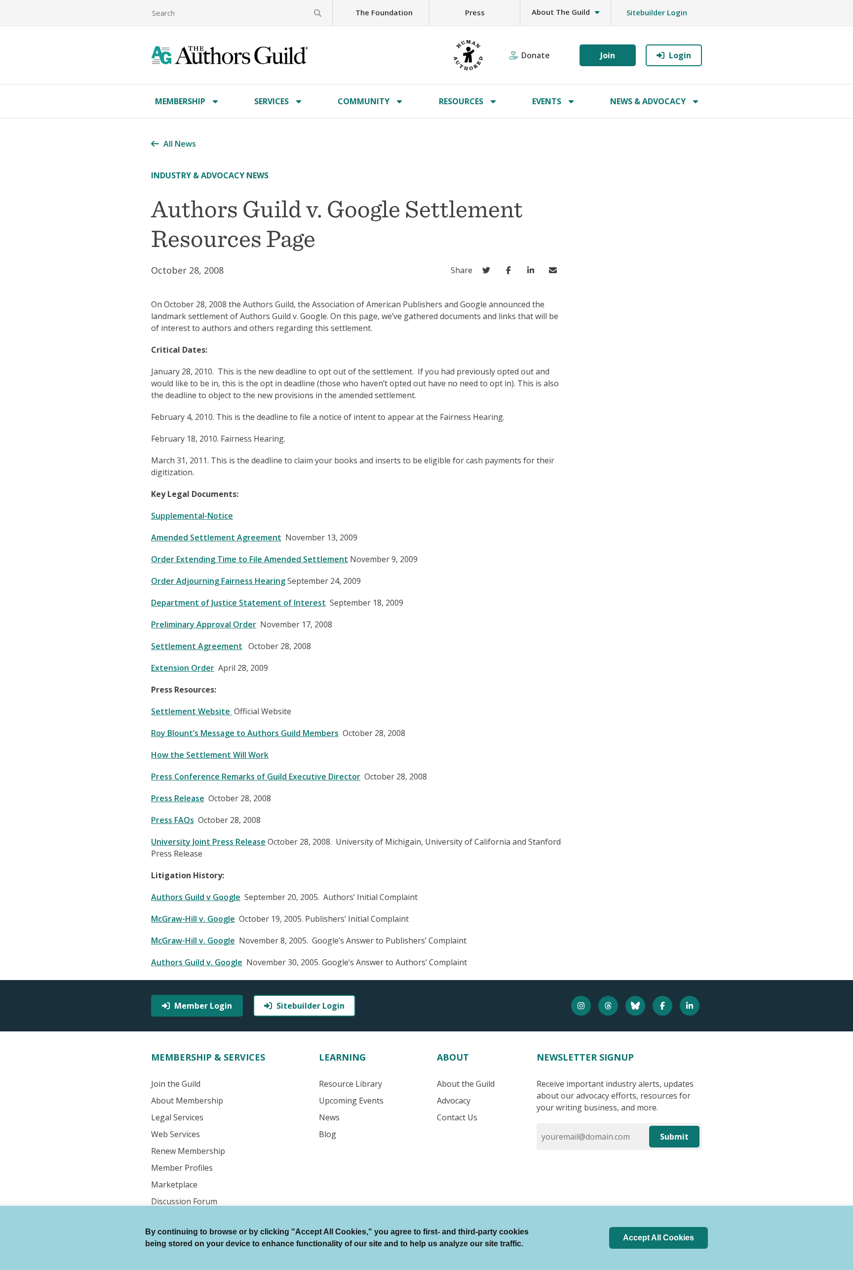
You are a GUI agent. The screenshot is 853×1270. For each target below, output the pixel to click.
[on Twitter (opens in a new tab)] (488, 270)
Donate (535, 55)
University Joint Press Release (208, 841)
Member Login (203, 1005)
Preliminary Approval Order (203, 624)
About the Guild (466, 1083)
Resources (461, 101)
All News (179, 143)
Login (680, 55)
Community (363, 101)
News (329, 1117)
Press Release (177, 798)
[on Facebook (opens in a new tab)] (510, 270)
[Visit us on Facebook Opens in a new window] (664, 1006)
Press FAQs (172, 820)
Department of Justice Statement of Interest (238, 602)
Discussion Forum (184, 1201)
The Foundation (384, 12)
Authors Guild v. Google (196, 962)
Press (475, 12)
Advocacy (453, 1100)
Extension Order (182, 667)
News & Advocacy (648, 101)
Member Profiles (182, 1167)
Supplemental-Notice (192, 515)
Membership (180, 101)
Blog (327, 1134)
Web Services (175, 1134)
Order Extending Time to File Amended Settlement (249, 559)
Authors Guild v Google (195, 897)
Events (546, 101)
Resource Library (350, 1083)
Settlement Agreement (196, 646)
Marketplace (174, 1184)
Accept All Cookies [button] (658, 1237)
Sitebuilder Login (656, 12)
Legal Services (177, 1117)
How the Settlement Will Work (210, 754)
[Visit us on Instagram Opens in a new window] (582, 1006)
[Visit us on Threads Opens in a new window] (609, 1006)
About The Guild (561, 12)
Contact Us (457, 1117)
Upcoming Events (351, 1100)
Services (271, 101)
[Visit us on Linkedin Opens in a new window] (691, 1006)
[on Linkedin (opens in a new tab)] (533, 270)
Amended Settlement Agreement (216, 537)
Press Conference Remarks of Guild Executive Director (255, 776)
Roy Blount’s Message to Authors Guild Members (245, 733)
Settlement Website (191, 711)
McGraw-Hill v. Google (193, 918)
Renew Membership (188, 1151)
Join (607, 55)
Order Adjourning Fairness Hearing (218, 580)
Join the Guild (175, 1083)
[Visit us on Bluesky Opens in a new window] (636, 1006)
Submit (674, 1136)
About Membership (187, 1100)
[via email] (555, 270)
